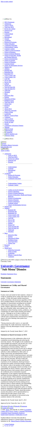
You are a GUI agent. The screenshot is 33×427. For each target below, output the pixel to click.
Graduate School (9, 64)
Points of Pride (8, 112)
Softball (6, 84)
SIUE (7, 409)
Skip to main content (7, 1)
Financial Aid (8, 30)
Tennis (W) (7, 85)
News (15, 274)
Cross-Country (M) (9, 75)
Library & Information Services (13, 65)
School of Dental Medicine (12, 54)
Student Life (8, 67)
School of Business (9, 52)
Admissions (7, 24)
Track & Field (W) (9, 89)
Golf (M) (7, 79)
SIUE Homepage (9, 22)
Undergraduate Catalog (11, 47)
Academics (7, 40)
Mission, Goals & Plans (11, 115)
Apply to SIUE (8, 25)
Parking (6, 97)
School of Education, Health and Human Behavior (12, 56)
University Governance (15, 266)
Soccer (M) (7, 80)
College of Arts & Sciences (12, 50)
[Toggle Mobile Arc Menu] (5, 149)
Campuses (7, 117)
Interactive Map (8, 95)
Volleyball (7, 90)
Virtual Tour (7, 104)
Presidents (4, 274)
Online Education (9, 44)
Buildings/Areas (9, 100)
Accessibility (27, 409)
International (8, 37)
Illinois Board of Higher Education (21, 421)
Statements (10, 274)
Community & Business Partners (13, 125)
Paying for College (9, 29)
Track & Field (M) (9, 87)
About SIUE (8, 109)
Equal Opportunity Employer (16, 413)
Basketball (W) (8, 74)
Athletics (7, 69)
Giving (6, 107)
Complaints (4, 413)
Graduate (7, 35)
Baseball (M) (8, 70)
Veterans (6, 127)
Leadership (7, 114)
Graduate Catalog (9, 49)
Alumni (6, 124)
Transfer (6, 39)
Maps (6, 94)
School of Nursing (9, 60)
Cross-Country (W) (10, 77)
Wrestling (7, 92)
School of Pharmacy (10, 62)
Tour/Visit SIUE (13, 241)
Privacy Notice (13, 411)
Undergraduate (8, 34)
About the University (10, 110)
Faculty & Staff (8, 122)
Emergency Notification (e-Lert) (18, 414)
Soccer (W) (7, 82)
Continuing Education (10, 45)
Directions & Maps (9, 99)
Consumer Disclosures (25, 411)
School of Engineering (10, 59)
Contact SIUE (5, 411)
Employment (4, 414)
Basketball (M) (8, 72)
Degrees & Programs (10, 42)
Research (7, 105)
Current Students (9, 120)
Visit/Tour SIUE (9, 27)
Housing (6, 32)
